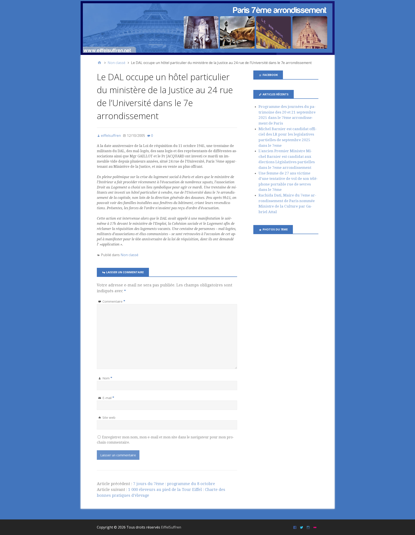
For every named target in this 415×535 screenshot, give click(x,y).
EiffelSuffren (171, 527)
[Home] (99, 62)
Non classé (129, 254)
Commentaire (113, 301)
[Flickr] (315, 527)
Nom (107, 378)
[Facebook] (295, 527)
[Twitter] (302, 527)
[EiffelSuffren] (208, 28)
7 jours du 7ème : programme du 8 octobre (174, 483)
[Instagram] (309, 527)
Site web (108, 417)
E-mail (108, 398)
